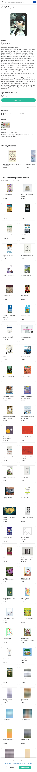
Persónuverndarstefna (19, 763)
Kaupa (18, 100)
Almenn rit (6, 43)
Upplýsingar (7, 763)
